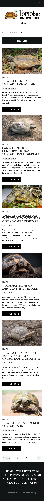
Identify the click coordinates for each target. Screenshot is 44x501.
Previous (6, 458)
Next (39, 458)
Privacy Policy (19, 475)
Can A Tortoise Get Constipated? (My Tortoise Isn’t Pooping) (20, 151)
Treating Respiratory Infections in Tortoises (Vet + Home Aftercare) (21, 218)
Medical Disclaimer (27, 479)
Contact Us (29, 482)
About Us (13, 482)
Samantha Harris (10, 88)
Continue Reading (12, 109)
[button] (22, 23)
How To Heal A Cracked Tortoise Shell (20, 424)
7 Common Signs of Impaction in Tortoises (20, 287)
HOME (9, 471)
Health (12, 32)
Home (4, 32)
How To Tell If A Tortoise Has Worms (18, 82)
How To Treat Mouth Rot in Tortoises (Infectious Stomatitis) (21, 355)
